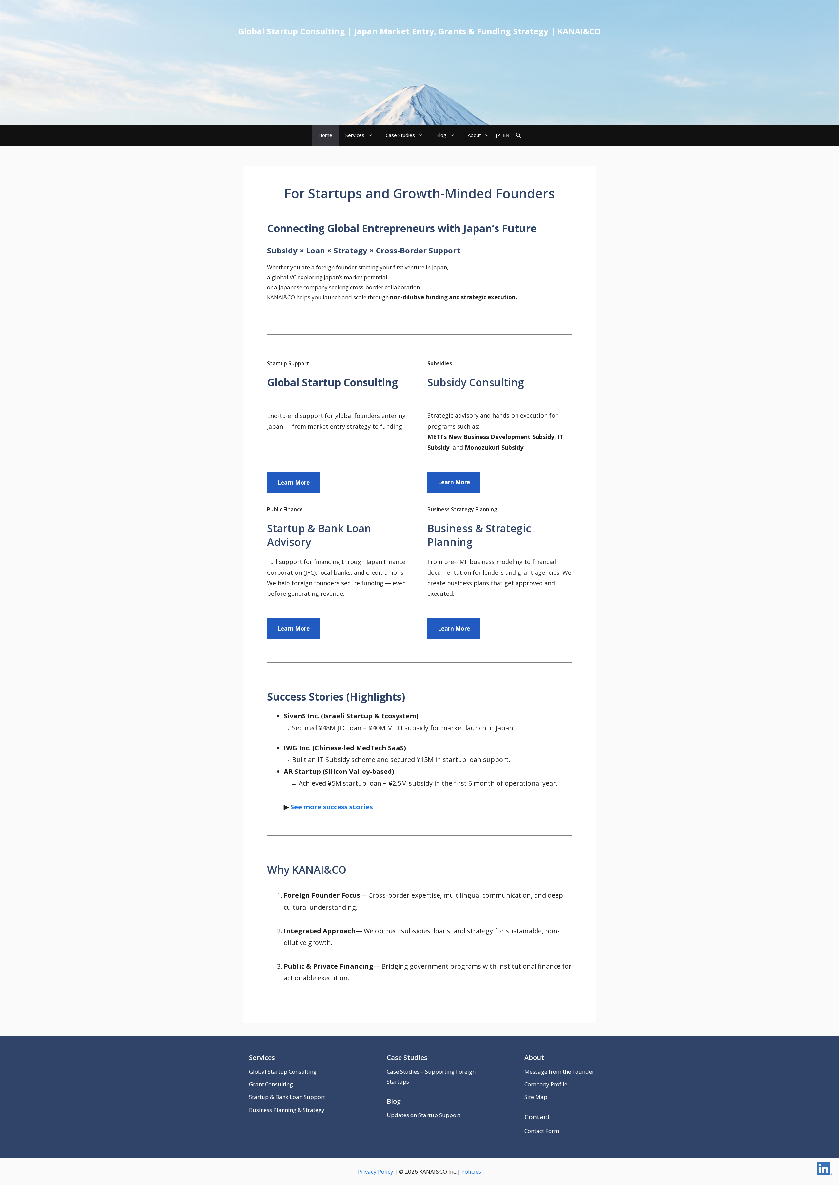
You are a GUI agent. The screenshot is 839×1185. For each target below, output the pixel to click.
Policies (471, 1171)
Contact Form (541, 1131)
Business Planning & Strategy (286, 1110)
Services (354, 135)
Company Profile (545, 1084)
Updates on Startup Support (423, 1115)
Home (325, 135)
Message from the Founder (559, 1071)
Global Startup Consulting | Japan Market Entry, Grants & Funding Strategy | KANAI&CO (419, 31)
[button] (518, 135)
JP (498, 135)
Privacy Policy (375, 1171)
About (474, 135)
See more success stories (331, 806)
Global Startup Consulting (283, 1071)
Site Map (535, 1097)
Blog (441, 135)
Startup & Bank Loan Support (287, 1097)
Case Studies (400, 135)
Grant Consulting (271, 1084)
